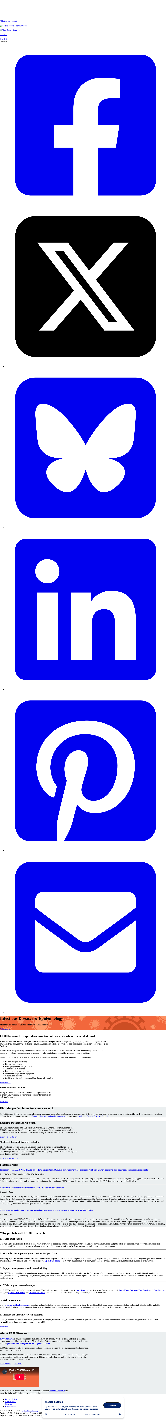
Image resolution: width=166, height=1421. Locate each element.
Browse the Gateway (8, 1137)
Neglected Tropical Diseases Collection (94, 1116)
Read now (4, 1101)
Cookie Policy (11, 1401)
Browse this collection (9, 1158)
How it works (5, 1364)
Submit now (5, 1029)
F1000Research (7, 1339)
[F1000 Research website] (13, 26)
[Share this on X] (85, 366)
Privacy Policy (11, 1399)
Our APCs (18, 1364)
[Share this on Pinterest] (85, 850)
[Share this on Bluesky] (85, 528)
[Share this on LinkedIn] (85, 689)
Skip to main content (8, 21)
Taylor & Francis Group (30, 1411)
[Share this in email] (85, 1012)
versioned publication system (16, 1305)
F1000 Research (12, 1406)
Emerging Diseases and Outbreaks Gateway (50, 1116)
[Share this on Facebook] (85, 205)
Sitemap (8, 1404)
